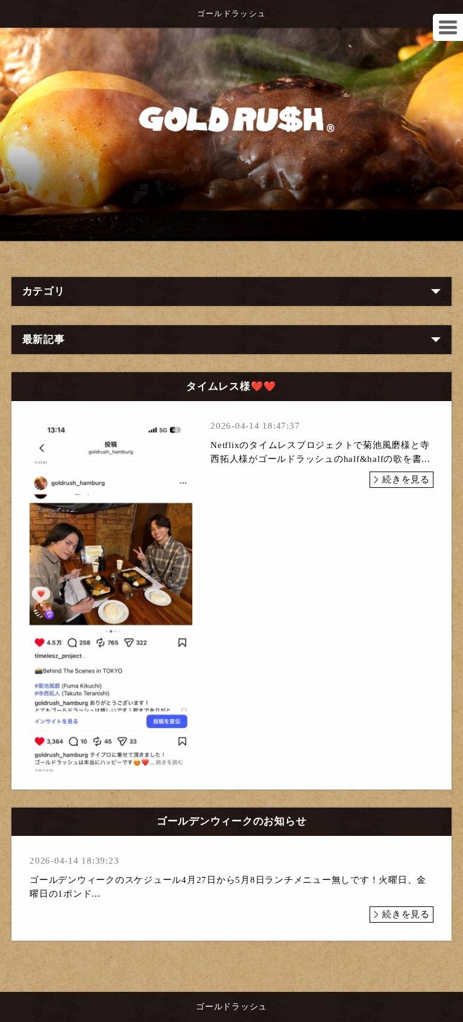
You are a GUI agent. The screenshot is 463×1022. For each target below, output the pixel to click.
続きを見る (406, 479)
